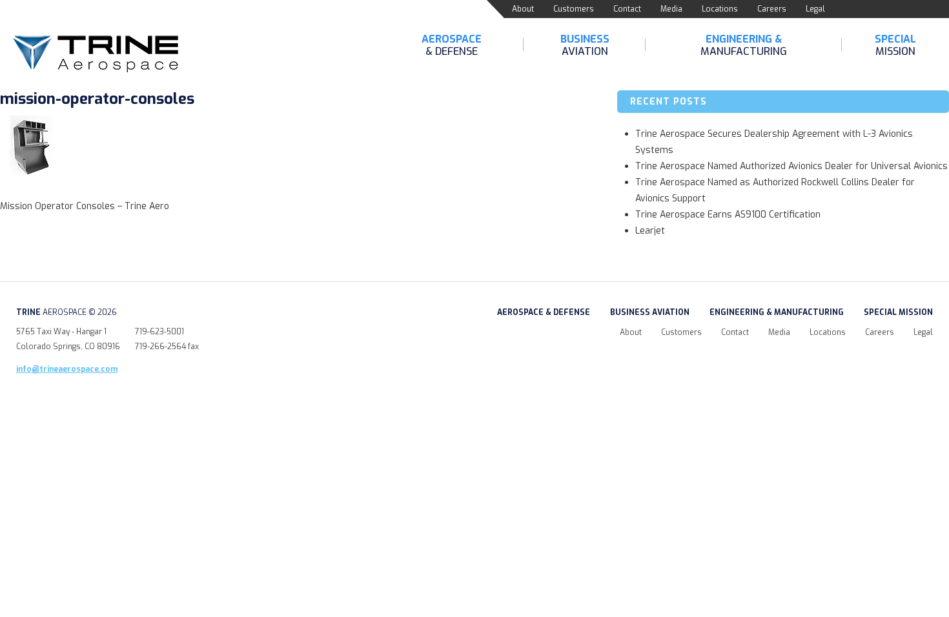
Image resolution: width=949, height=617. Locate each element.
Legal (815, 9)
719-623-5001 (159, 332)
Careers (771, 9)
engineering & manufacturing (776, 312)
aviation (584, 45)
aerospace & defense (543, 312)
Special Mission (898, 312)
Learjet (650, 231)
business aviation (649, 312)
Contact (627, 9)
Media (671, 9)
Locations (720, 9)
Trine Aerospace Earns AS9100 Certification (728, 214)
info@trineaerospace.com (66, 369)
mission (895, 45)
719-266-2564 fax (167, 346)
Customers (573, 9)
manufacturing (743, 45)
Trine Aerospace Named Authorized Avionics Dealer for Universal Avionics (791, 166)
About (523, 9)
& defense (452, 45)
